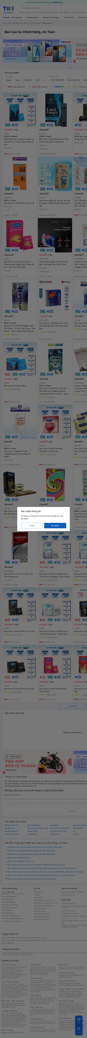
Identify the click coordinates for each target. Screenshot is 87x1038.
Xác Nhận (55, 525)
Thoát (31, 525)
